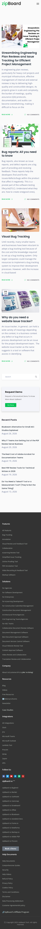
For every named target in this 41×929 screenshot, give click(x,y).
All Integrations (8, 723)
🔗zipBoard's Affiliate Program (15, 912)
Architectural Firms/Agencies (13, 615)
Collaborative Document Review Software (18, 628)
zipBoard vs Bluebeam (10, 814)
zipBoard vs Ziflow (9, 810)
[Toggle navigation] (37, 3)
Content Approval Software (12, 650)
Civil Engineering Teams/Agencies (15, 619)
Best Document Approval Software (15, 637)
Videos (4, 690)
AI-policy (22, 905)
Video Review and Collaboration (14, 655)
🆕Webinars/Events (9, 699)
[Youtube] (11, 776)
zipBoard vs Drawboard (11, 805)
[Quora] (23, 776)
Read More (6, 114)
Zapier (4, 758)
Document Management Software (15, 632)
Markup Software (8, 575)
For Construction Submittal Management (17, 606)
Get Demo (10, 405)
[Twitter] (7, 776)
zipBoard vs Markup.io (10, 832)
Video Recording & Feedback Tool (15, 570)
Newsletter (6, 703)
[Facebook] (3, 776)
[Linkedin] (15, 776)
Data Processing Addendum (12, 901)
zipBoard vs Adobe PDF (11, 836)
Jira (3, 732)
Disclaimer (6, 896)
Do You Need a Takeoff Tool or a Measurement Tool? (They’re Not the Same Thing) (19, 485)
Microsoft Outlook (9, 741)
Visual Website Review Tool (12, 646)
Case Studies (7, 710)
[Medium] (19, 776)
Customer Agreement (10, 905)
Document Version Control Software (15, 641)
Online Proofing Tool (10, 561)
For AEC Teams (8, 623)
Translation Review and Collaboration (16, 659)
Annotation (6, 539)
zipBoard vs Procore (9, 841)
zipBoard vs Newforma (11, 828)
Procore (5, 750)
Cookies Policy (7, 888)
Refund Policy (7, 879)
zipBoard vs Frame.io (10, 823)
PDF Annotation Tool (10, 566)
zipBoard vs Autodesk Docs (12, 819)
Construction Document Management (16, 610)
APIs (3, 763)
